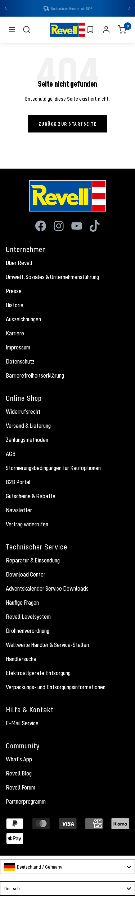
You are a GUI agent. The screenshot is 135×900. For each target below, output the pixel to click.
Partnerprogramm (26, 802)
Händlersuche (21, 660)
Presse (14, 292)
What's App (19, 760)
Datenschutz (20, 362)
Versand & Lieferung (28, 426)
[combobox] (67, 867)
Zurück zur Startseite (68, 124)
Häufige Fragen (22, 603)
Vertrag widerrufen (27, 525)
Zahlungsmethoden (27, 440)
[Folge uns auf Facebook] (40, 226)
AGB (10, 454)
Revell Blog (19, 774)
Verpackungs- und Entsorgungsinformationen (55, 688)
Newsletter (19, 511)
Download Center (25, 575)
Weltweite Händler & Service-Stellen (47, 645)
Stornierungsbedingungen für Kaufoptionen (53, 469)
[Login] (106, 30)
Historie (14, 306)
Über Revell (19, 264)
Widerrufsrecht (23, 412)
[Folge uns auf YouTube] (76, 226)
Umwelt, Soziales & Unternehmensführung (52, 278)
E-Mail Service (22, 724)
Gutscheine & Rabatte (30, 497)
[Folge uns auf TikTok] (94, 226)
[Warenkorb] (122, 30)
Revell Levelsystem (28, 617)
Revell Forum (20, 788)
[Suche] (26, 30)
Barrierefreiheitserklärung (35, 376)
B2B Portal (18, 483)
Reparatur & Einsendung (33, 561)
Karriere (15, 334)
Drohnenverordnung (27, 631)
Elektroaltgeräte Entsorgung (38, 674)
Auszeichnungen (23, 320)
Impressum (18, 348)
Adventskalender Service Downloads (47, 589)
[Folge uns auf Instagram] (58, 226)
